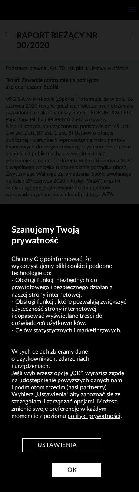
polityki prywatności (93, 416)
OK (72, 470)
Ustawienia (57, 445)
